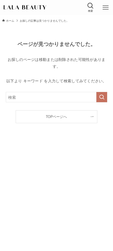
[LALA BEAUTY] (24, 7)
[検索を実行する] (101, 97)
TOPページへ (56, 116)
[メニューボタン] (105, 7)
